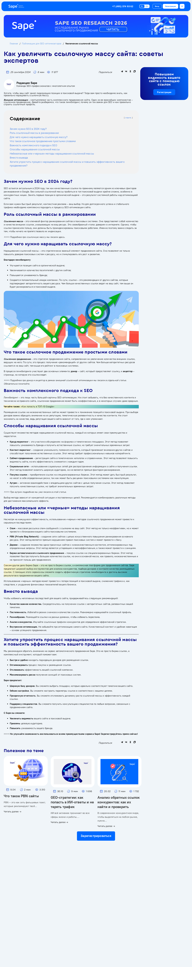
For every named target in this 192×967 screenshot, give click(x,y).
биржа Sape (32, 565)
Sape (92, 651)
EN (147, 6)
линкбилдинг (73, 102)
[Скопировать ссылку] (134, 71)
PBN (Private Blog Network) (24, 536)
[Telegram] (122, 71)
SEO (110, 102)
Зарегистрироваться (96, 836)
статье (122, 380)
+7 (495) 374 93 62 (122, 6)
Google (25, 191)
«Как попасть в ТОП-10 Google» (37, 406)
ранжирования (12, 191)
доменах (64, 617)
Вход (157, 6)
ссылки (74, 188)
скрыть (128, 117)
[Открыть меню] (182, 6)
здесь (61, 237)
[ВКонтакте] (126, 71)
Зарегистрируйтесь (111, 733)
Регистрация (170, 6)
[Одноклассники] (130, 71)
